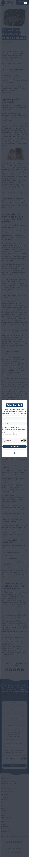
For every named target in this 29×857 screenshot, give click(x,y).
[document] (14, 428)
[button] (25, 3)
